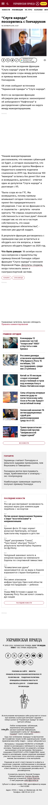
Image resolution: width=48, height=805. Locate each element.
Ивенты (32, 671)
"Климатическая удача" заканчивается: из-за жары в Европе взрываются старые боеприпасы (24, 570)
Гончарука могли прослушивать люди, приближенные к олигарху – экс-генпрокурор (22, 473)
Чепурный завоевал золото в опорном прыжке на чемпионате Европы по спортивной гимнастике (23, 558)
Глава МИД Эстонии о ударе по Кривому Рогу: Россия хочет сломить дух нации (24, 594)
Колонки (38, 10)
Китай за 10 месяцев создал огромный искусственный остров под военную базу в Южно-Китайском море (32, 380)
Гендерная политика (30, 677)
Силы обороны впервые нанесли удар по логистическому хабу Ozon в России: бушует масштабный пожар (32, 398)
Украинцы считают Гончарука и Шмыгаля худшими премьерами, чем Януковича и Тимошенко (23, 463)
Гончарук (6, 278)
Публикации (17, 10)
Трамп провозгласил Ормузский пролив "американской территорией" (30, 431)
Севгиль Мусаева (32, 776)
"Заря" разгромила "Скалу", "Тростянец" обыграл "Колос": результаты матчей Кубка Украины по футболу (22, 544)
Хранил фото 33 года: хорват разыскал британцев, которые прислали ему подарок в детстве (22, 531)
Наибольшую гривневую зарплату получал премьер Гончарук (22, 483)
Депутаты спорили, (32, 265)
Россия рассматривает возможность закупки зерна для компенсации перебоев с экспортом (23, 506)
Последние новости (14, 498)
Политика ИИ (13, 677)
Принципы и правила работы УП (24, 680)
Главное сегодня (12, 334)
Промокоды (23, 686)
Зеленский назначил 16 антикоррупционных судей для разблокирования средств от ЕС (32, 415)
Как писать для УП (17, 683)
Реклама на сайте (19, 671)
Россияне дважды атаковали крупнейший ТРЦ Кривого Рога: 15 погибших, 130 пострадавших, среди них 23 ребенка (32, 362)
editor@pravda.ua (31, 780)
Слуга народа (18, 278)
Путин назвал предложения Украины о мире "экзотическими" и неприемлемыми (23, 519)
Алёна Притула (33, 778)
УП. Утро (28, 10)
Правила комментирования (14, 324)
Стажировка (32, 683)
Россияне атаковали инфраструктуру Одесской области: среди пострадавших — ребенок (23, 582)
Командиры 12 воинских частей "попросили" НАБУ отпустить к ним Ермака (29, 343)
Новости (6, 10)
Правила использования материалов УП (23, 674)
